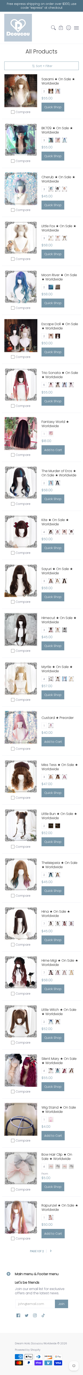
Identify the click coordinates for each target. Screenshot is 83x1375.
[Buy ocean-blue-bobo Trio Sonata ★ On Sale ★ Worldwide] (20, 384)
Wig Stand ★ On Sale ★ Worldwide (59, 1109)
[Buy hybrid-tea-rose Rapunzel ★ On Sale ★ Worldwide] (20, 1217)
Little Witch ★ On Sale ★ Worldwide (59, 1011)
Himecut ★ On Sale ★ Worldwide (59, 620)
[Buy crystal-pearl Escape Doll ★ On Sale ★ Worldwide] (20, 335)
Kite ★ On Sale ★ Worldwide (55, 522)
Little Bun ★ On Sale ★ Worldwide (59, 815)
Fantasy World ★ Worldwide (55, 423)
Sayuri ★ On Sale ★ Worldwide (57, 571)
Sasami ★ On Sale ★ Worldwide (58, 81)
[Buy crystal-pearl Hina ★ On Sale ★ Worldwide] (20, 923)
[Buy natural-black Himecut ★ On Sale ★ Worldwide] (20, 629)
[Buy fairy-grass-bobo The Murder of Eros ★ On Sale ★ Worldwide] (20, 482)
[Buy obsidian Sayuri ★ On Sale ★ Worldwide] (20, 580)
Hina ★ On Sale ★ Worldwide (56, 913)
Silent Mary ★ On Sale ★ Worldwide (59, 1060)
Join (61, 1304)
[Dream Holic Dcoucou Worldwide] (18, 28)
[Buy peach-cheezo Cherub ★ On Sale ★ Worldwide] (20, 188)
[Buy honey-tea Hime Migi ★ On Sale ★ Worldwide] (20, 972)
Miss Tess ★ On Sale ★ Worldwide (60, 767)
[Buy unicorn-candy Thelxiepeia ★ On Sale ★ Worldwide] (20, 874)
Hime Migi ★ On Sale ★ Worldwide (60, 962)
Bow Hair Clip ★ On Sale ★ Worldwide (57, 1156)
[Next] (50, 1251)
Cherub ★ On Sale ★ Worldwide (58, 179)
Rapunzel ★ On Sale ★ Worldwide (60, 1207)
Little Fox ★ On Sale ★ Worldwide (59, 228)
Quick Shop (53, 107)
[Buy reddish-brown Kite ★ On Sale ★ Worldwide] (20, 531)
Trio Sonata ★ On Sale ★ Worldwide (60, 374)
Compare (23, 112)
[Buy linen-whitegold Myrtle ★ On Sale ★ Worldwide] (20, 678)
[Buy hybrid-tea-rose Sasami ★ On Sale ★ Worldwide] (20, 90)
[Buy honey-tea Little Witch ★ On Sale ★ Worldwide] (20, 1021)
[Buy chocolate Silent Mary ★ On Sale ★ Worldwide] (20, 1070)
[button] (61, 28)
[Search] (53, 28)
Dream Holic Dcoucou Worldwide (36, 1343)
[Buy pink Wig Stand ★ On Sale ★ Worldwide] (20, 1119)
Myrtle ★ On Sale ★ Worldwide (57, 669)
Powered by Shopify (27, 1350)
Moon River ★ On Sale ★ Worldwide (59, 277)
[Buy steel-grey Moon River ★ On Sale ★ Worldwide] (20, 286)
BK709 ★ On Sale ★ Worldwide (57, 130)
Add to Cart (53, 450)
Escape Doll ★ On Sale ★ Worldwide (60, 326)
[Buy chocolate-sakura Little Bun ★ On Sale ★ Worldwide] (20, 825)
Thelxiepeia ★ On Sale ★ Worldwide (59, 864)
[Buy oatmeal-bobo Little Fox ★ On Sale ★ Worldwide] (20, 237)
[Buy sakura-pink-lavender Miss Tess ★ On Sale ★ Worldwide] (20, 776)
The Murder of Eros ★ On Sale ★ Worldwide (59, 473)
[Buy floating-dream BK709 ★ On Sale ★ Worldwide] (20, 139)
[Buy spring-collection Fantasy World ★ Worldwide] (20, 433)
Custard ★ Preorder (58, 717)
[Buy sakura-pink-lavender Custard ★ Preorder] (20, 727)
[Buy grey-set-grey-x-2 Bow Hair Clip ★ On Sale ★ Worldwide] (20, 1168)
